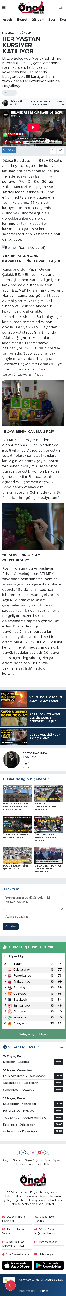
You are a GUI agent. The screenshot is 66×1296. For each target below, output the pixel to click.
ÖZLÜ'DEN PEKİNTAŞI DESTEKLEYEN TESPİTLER (48, 869)
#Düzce (9, 92)
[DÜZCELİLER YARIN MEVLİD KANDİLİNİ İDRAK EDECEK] (17, 792)
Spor (52, 19)
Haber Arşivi (46, 1254)
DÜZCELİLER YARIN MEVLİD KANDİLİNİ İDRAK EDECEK (15, 806)
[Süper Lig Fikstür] (61, 1047)
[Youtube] (40, 1152)
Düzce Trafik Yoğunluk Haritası (44, 1231)
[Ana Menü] (4, 7)
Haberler (8, 33)
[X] (26, 1152)
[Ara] (60, 8)
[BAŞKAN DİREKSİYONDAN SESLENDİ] (48, 792)
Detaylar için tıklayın (33, 1034)
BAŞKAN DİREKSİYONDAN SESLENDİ (45, 806)
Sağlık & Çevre (34, 1160)
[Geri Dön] (10, 1285)
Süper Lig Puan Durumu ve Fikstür (13, 1244)
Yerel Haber (44, 1164)
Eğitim (31, 1164)
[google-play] (49, 1265)
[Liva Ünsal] (11, 759)
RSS (11, 1280)
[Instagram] (33, 1152)
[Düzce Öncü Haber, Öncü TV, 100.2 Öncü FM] (31, 7)
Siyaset (22, 19)
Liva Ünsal (30, 757)
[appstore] (18, 1265)
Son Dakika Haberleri (18, 1254)
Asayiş (7, 19)
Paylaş (11, 149)
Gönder (10, 926)
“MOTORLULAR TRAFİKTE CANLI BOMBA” (45, 837)
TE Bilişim (42, 1291)
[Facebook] (20, 1152)
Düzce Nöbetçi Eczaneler (14, 1219)
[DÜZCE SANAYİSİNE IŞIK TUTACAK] (17, 854)
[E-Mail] (26, 765)
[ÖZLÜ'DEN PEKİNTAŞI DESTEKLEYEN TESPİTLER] (48, 854)
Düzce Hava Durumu (44, 1219)
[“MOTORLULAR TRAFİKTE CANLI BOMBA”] (48, 823)
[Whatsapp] (46, 1152)
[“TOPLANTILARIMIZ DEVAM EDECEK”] (17, 823)
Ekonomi (20, 1164)
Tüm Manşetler (48, 1242)
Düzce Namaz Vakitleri (13, 1231)
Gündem (38, 19)
